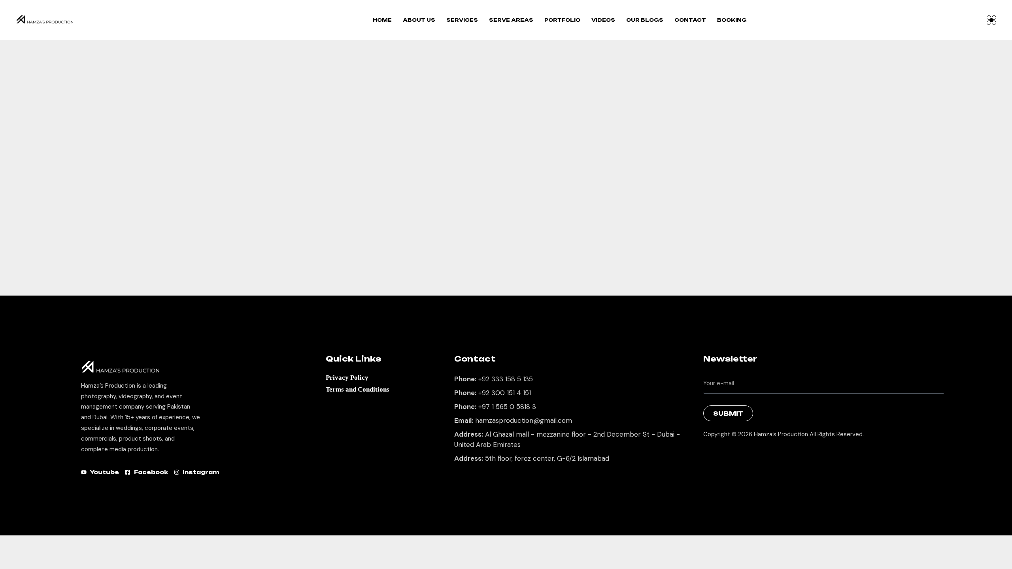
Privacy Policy (347, 377)
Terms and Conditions (357, 389)
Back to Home (502, 272)
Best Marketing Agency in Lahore (709, 454)
